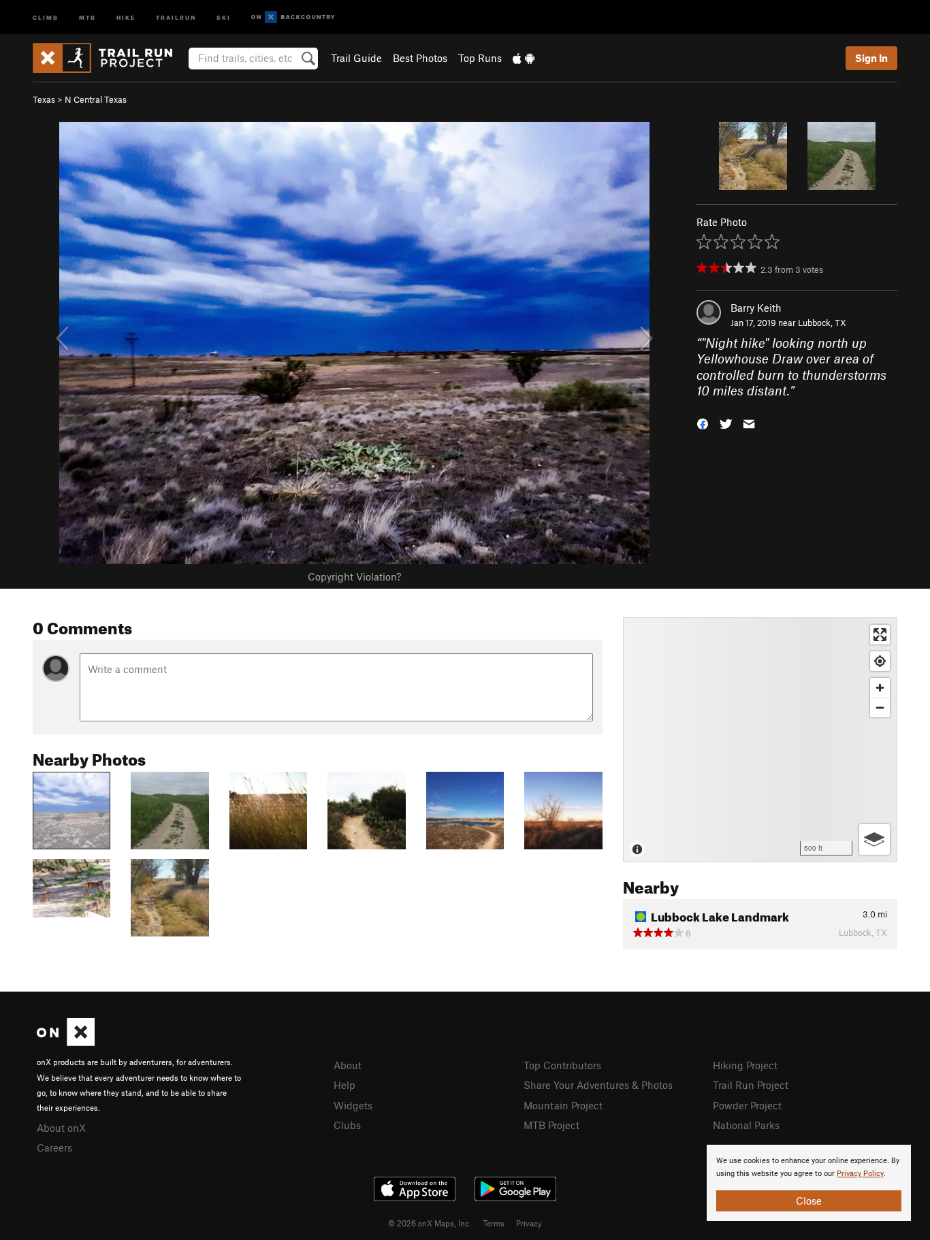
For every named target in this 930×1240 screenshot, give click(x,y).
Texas (44, 99)
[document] (808, 1182)
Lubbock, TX (822, 322)
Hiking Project (745, 1065)
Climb (46, 16)
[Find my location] (880, 661)
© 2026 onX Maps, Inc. (429, 1223)
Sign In (871, 58)
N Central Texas (96, 99)
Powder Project (747, 1105)
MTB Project (551, 1125)
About (348, 1065)
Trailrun (176, 16)
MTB (87, 16)
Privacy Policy (860, 1173)
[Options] (874, 839)
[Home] (109, 58)
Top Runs (480, 58)
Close (809, 1200)
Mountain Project (563, 1105)
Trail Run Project (750, 1085)
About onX (61, 1128)
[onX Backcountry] (293, 17)
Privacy (529, 1223)
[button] (702, 422)
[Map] (760, 740)
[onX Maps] (66, 1042)
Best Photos (420, 58)
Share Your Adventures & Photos (598, 1085)
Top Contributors (562, 1065)
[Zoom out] (880, 707)
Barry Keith (756, 307)
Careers (54, 1147)
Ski (224, 16)
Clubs (347, 1125)
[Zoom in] (880, 688)
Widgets (353, 1105)
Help (344, 1085)
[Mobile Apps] (523, 58)
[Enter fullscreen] (880, 635)
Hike (125, 16)
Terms (493, 1223)
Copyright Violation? (354, 576)
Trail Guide (356, 58)
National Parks (746, 1125)
